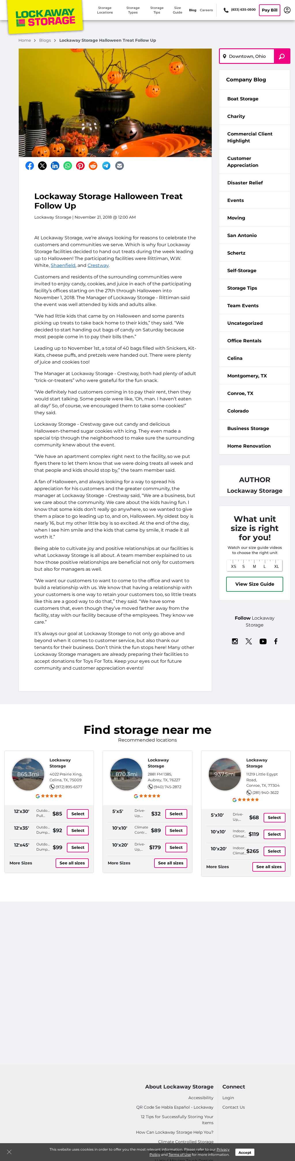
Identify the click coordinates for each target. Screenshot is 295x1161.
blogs (45, 40)
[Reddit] (93, 165)
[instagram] (235, 641)
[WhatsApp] (67, 165)
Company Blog (246, 80)
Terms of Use (180, 1154)
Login (228, 1097)
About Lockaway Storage (179, 1087)
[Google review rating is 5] (49, 796)
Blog (192, 10)
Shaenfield (63, 265)
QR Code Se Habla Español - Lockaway (174, 1107)
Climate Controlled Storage (185, 1141)
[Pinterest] (80, 165)
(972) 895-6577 (69, 786)
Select (77, 813)
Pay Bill (269, 10)
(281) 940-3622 (265, 792)
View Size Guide (254, 584)
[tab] (254, 98)
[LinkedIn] (55, 165)
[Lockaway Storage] (45, 18)
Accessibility (200, 1097)
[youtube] (263, 641)
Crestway (98, 265)
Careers (206, 10)
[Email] (119, 165)
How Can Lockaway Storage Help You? (174, 1132)
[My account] (287, 10)
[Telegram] (106, 165)
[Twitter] (42, 165)
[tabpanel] (254, 98)
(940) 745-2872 (167, 786)
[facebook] (275, 641)
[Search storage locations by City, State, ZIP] (282, 56)
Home (25, 40)
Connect (233, 1087)
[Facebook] (29, 165)
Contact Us (233, 1107)
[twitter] (248, 641)
